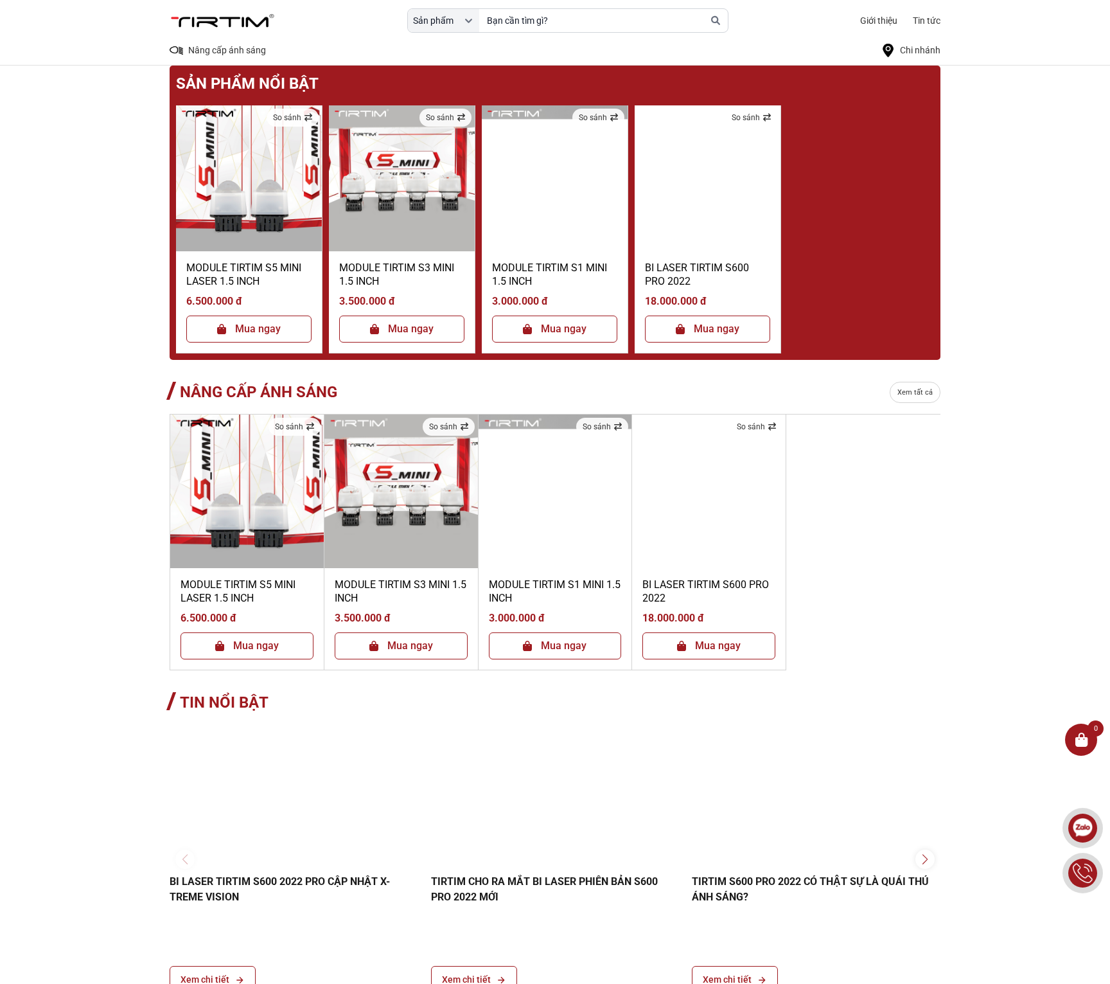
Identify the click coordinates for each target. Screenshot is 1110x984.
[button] (925, 859)
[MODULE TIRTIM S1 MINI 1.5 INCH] (555, 178)
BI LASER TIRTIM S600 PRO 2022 (697, 274)
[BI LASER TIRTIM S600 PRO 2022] (707, 178)
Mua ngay (258, 329)
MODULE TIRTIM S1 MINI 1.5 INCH (549, 274)
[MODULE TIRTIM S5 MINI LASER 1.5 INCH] (249, 178)
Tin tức (926, 20)
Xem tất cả (915, 392)
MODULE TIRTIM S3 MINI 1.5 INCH (396, 274)
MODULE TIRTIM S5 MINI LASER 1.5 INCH (243, 274)
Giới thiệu (878, 20)
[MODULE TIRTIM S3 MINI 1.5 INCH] (402, 178)
